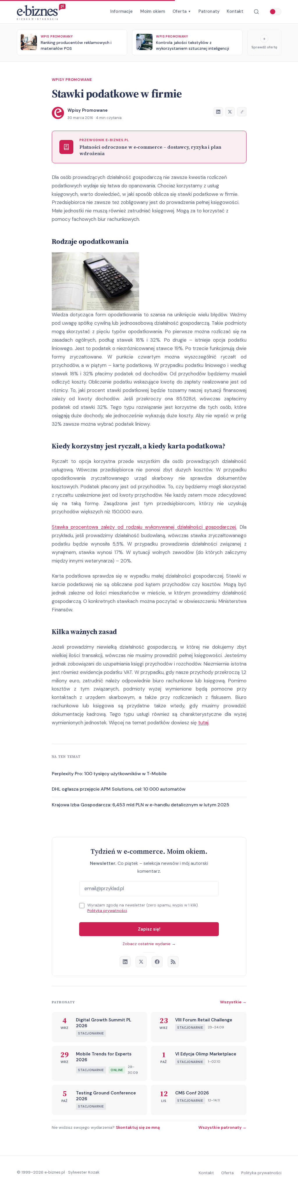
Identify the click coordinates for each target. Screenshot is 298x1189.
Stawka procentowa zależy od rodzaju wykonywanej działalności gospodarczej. (144, 527)
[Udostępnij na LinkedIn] (218, 111)
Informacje (121, 11)
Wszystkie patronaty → (222, 1127)
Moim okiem (152, 11)
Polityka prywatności (107, 910)
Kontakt (235, 11)
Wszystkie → (233, 1002)
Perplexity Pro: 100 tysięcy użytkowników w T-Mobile (109, 774)
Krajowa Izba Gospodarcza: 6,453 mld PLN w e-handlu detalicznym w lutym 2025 (140, 805)
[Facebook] (157, 961)
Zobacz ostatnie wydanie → (149, 943)
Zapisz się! (149, 929)
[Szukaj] (256, 12)
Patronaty (208, 11)
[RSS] (173, 961)
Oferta (182, 11)
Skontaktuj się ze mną (138, 1127)
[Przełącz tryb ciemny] (275, 11)
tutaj (203, 722)
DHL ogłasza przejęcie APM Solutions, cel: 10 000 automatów (118, 789)
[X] (141, 961)
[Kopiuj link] (241, 111)
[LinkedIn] (125, 961)
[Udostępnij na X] (230, 111)
